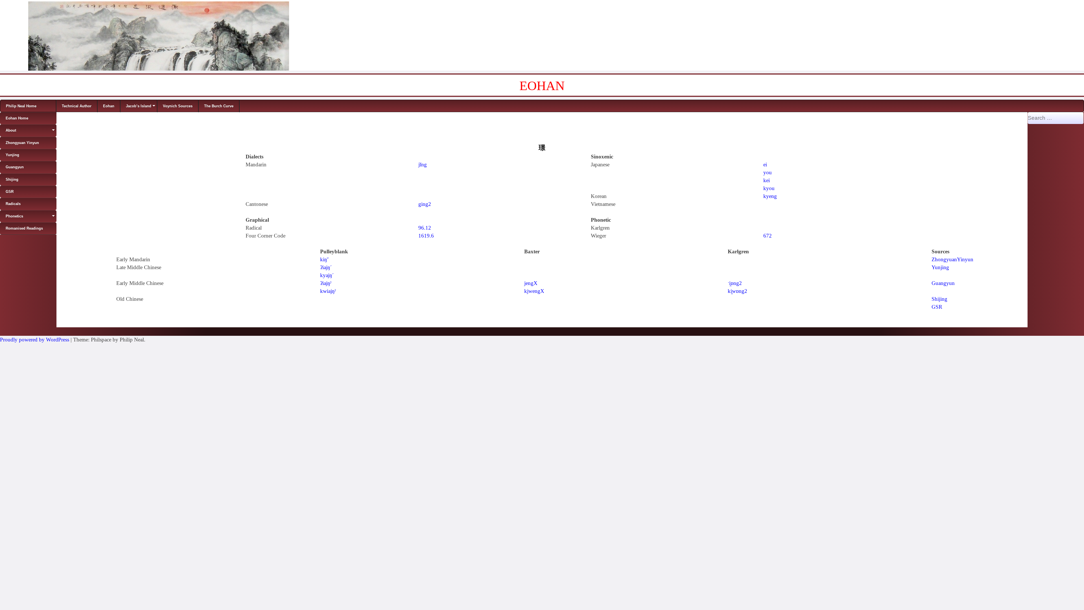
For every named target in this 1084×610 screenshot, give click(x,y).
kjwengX (534, 291)
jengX (530, 283)
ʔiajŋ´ (326, 267)
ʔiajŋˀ (325, 283)
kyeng (770, 196)
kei (766, 180)
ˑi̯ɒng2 (735, 283)
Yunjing (940, 267)
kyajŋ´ (327, 275)
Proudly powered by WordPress (34, 340)
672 (767, 236)
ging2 (424, 204)
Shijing (939, 299)
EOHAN (542, 86)
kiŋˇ (324, 259)
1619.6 (426, 236)
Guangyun (943, 283)
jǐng (422, 164)
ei (765, 164)
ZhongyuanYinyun (952, 259)
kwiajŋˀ (328, 291)
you (767, 172)
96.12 (424, 228)
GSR (937, 307)
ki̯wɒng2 (737, 291)
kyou (769, 188)
